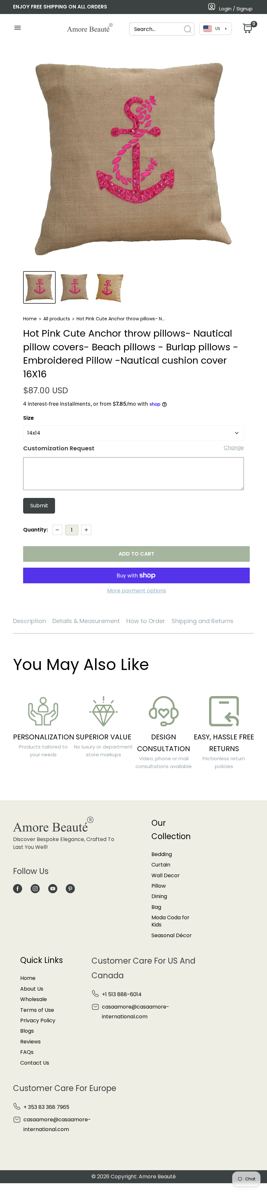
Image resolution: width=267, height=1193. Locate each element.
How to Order (145, 621)
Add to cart (136, 554)
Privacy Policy (37, 1020)
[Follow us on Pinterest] (70, 888)
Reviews (30, 1041)
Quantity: (35, 529)
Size (28, 418)
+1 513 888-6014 (122, 994)
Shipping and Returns (202, 621)
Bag (156, 907)
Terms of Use (37, 1010)
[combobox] (156, 29)
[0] (247, 30)
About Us (31, 989)
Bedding (161, 854)
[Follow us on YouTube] (52, 888)
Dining (159, 896)
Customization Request (58, 448)
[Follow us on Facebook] (17, 888)
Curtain (160, 864)
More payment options (136, 590)
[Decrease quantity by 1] (57, 530)
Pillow (158, 886)
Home (30, 318)
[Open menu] (17, 29)
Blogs (27, 1031)
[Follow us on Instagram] (35, 888)
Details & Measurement (86, 621)
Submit (39, 505)
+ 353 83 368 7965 (46, 1107)
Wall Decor (165, 875)
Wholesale (33, 999)
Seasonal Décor (171, 935)
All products (56, 318)
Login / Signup (236, 8)
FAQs (27, 1052)
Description (29, 621)
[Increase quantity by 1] (86, 530)
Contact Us (34, 1063)
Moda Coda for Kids (170, 921)
